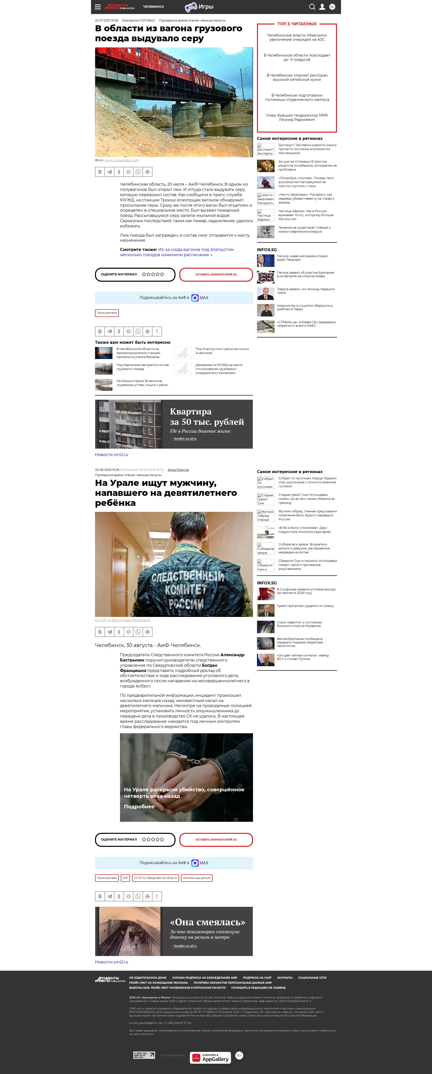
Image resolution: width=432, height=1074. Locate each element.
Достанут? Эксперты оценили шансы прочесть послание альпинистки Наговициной (307, 149)
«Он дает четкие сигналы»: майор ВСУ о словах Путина (303, 657)
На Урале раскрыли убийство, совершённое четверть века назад (184, 793)
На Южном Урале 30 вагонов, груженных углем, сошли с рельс (142, 383)
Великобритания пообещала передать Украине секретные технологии (300, 642)
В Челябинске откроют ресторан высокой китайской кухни (297, 77)
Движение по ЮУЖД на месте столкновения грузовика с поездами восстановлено (219, 369)
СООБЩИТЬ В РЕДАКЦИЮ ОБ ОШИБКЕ (258, 987)
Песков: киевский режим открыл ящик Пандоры (302, 257)
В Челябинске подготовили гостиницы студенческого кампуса (297, 97)
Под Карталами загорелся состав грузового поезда (142, 367)
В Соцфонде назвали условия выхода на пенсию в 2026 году (306, 591)
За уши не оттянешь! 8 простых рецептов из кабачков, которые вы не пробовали (307, 165)
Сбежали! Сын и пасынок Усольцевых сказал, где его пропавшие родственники (307, 565)
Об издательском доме (147, 977)
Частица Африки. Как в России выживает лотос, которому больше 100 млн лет (306, 215)
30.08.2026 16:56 (107, 470)
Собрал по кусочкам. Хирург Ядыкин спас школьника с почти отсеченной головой (307, 482)
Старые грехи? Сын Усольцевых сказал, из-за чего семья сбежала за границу (306, 499)
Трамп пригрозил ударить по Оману (305, 606)
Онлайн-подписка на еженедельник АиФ (204, 977)
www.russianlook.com (122, 160)
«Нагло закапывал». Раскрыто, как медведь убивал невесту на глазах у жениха (306, 198)
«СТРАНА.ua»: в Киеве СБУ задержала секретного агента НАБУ (306, 323)
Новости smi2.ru (111, 454)
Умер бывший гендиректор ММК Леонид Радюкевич (297, 117)
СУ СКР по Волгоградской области (122, 620)
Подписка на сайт (257, 977)
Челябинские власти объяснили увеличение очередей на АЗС (297, 37)
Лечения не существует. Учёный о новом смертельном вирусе (304, 229)
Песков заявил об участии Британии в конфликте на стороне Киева (305, 274)
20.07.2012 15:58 (106, 20)
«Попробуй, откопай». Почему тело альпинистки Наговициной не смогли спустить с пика (306, 182)
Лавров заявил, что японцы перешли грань (305, 290)
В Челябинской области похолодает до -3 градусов (297, 57)
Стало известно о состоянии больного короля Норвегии (299, 624)
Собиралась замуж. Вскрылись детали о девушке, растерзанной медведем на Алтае (304, 548)
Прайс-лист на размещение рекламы (158, 982)
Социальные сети (312, 977)
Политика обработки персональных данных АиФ (233, 982)
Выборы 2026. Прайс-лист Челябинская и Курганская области (177, 987)
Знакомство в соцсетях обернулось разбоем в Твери (305, 307)
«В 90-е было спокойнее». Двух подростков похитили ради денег (304, 530)
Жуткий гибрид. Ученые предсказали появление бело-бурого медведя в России (307, 515)
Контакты (284, 977)
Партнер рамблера (172, 1055)
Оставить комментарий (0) (216, 274)
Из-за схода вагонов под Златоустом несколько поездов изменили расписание (177, 252)
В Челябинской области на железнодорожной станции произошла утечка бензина (138, 353)
